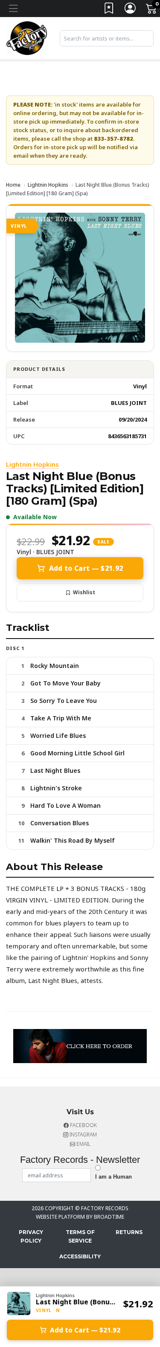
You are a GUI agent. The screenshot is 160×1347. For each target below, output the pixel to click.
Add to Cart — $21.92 (86, 568)
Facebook (83, 1125)
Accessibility (80, 1256)
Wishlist (84, 592)
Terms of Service (80, 1236)
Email (82, 1144)
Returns (129, 1232)
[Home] (26, 37)
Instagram (82, 1134)
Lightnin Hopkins (48, 184)
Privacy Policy (31, 1236)
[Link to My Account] (131, 10)
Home (13, 184)
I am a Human (113, 1177)
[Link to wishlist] (109, 10)
